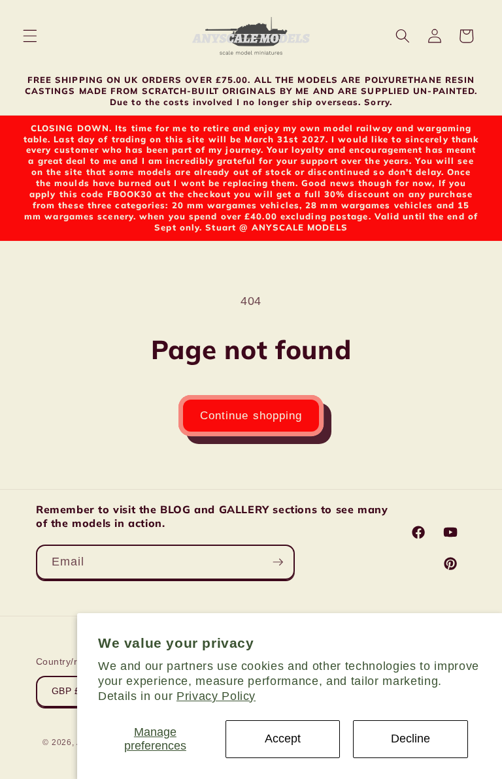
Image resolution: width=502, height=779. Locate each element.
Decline (410, 738)
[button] (30, 36)
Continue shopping (251, 415)
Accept (283, 738)
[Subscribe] (277, 562)
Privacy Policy (216, 696)
